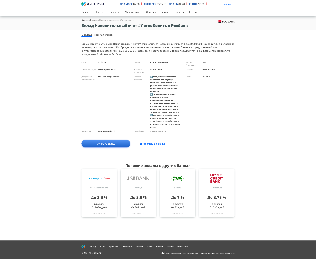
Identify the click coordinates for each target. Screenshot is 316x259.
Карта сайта (182, 246)
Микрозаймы (133, 11)
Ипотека (151, 11)
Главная (85, 20)
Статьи (193, 11)
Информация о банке (152, 143)
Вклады (86, 11)
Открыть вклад (106, 143)
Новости (179, 11)
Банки (164, 11)
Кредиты (114, 11)
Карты (99, 11)
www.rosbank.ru (158, 131)
